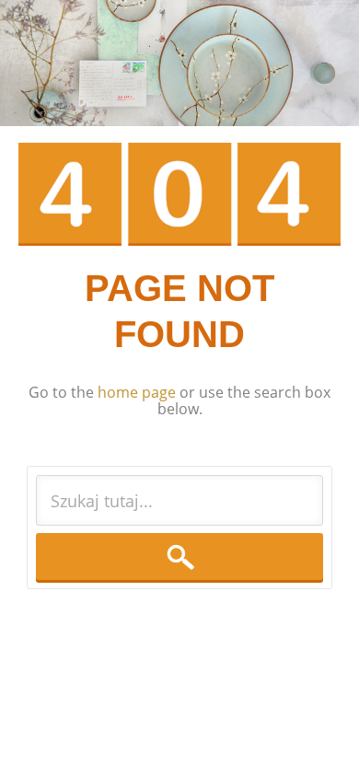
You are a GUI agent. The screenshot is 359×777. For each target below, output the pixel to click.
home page (137, 392)
